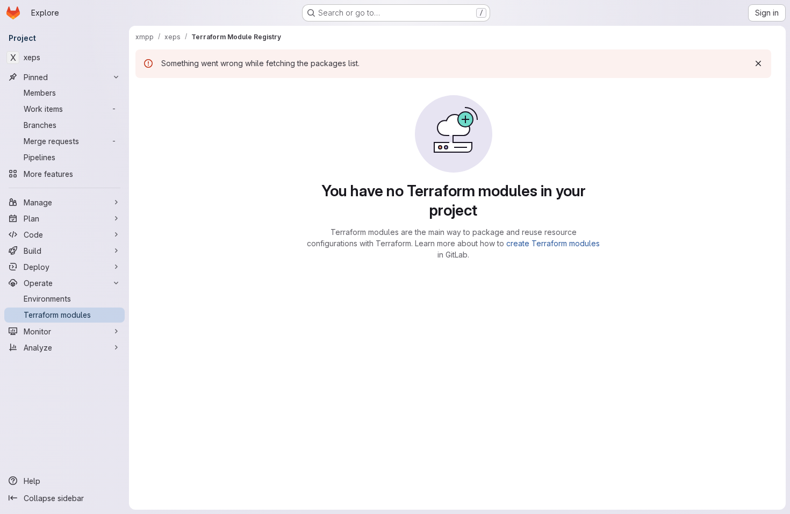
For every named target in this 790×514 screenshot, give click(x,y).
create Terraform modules (553, 243)
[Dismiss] (758, 63)
